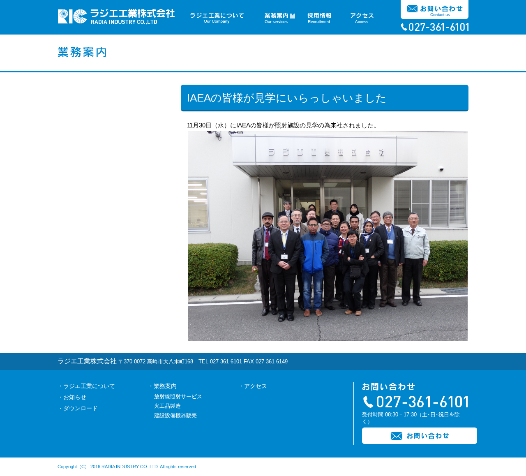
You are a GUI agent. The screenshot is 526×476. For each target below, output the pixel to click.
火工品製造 (167, 406)
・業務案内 (162, 386)
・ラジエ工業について (86, 386)
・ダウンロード (78, 408)
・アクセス (252, 386)
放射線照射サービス (178, 396)
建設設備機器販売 (175, 415)
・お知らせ (72, 397)
